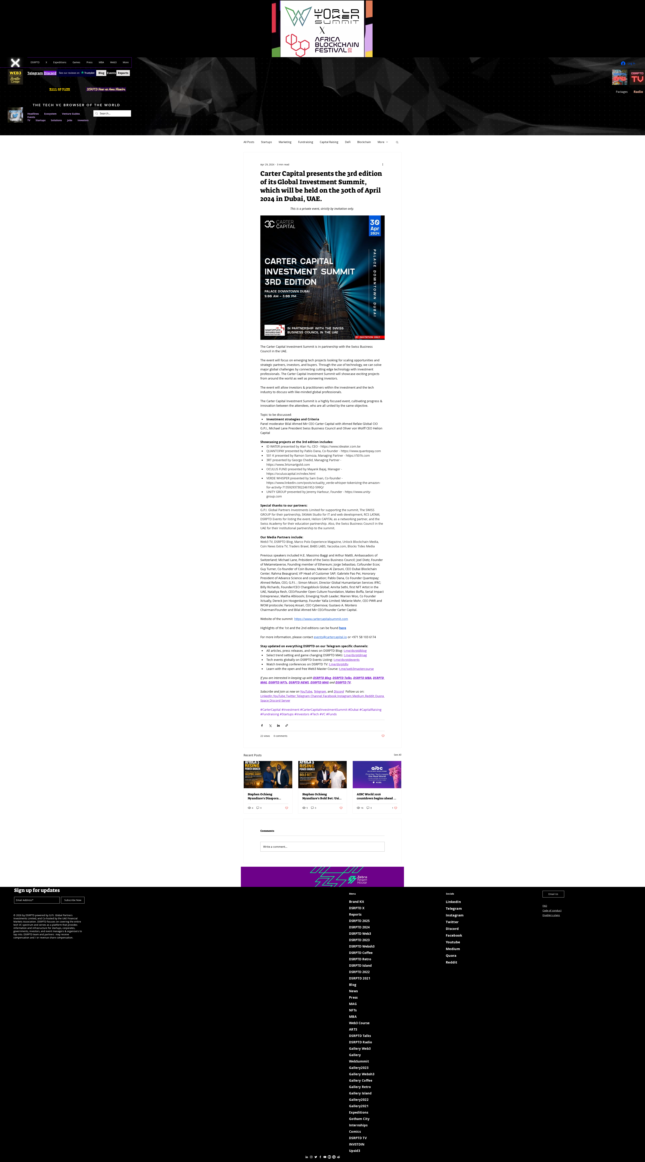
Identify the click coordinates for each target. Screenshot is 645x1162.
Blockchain (364, 142)
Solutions (59, 120)
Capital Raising (329, 142)
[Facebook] (320, 1157)
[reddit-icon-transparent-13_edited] (338, 1157)
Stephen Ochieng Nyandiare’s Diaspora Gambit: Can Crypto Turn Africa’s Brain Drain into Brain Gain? (266, 796)
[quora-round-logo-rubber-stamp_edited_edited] (334, 1157)
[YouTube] (325, 1157)
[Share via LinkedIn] (278, 725)
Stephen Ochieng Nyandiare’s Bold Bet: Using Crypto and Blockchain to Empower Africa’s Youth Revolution (322, 796)
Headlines (33, 113)
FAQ (545, 905)
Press (353, 997)
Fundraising (305, 142)
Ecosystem (50, 113)
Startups (41, 120)
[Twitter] (315, 1157)
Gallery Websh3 (361, 1074)
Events (31, 117)
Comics (355, 1131)
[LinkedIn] (306, 1157)
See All (397, 754)
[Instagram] (311, 1157)
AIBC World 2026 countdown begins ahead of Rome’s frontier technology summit (376, 796)
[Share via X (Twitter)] (270, 725)
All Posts (249, 142)
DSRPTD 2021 (359, 978)
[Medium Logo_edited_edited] (329, 1157)
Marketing (285, 142)
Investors (83, 120)
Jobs (69, 120)
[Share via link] (286, 725)
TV (28, 120)
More (381, 142)
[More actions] (383, 164)
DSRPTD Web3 (360, 933)
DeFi (348, 142)
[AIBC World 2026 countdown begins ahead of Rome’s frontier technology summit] (377, 774)
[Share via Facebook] (262, 725)
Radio (638, 91)
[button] (34, 62)
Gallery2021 (359, 1106)
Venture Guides (71, 113)
